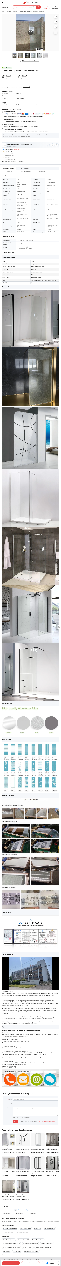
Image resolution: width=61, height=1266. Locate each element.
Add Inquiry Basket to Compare (30, 61)
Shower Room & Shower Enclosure (26, 11)
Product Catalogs (24, 1210)
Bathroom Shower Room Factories (11, 1243)
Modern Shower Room (8, 1232)
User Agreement (39, 1259)
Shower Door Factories (37, 1240)
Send (15, 1121)
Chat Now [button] (51, 1263)
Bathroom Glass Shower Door (30, 1243)
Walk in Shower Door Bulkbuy (31, 1251)
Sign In (4, 161)
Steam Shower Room (25, 1228)
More (3, 1254)
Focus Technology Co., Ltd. (20, 1259)
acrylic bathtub (19, 1213)
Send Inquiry (30, 1263)
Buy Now (10, 1263)
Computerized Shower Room (10, 1228)
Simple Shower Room (39, 11)
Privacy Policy (54, 1259)
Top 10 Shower (6, 1251)
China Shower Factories (9, 1240)
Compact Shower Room (23, 1232)
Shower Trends (17, 1251)
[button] (54, 171)
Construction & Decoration (11, 11)
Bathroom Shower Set (23, 1240)
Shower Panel (37, 1228)
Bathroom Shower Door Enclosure (11, 1247)
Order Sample (26, 87)
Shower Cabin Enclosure (47, 1243)
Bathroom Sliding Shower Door (43, 1247)
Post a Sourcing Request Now (47, 1121)
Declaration (46, 1259)
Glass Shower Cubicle (49, 1228)
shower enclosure (6, 1213)
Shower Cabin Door (27, 1247)
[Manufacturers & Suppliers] (31, 2)
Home (3, 11)
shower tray (33, 1213)
